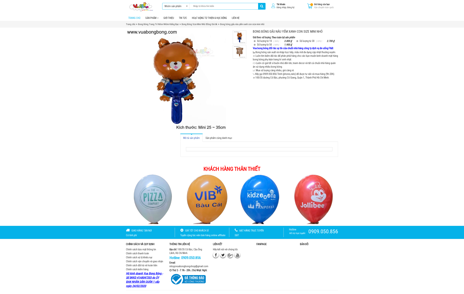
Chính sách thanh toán (137, 253)
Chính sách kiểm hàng (137, 269)
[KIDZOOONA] (259, 199)
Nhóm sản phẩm (173, 6)
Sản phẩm (151, 17)
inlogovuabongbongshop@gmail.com (188, 266)
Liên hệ (235, 17)
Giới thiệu (168, 17)
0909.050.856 (191, 258)
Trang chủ (134, 17)
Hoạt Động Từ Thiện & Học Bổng (209, 17)
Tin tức (183, 17)
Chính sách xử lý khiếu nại (139, 257)
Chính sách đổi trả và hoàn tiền (141, 265)
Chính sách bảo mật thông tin (141, 249)
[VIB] (205, 199)
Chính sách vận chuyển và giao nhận (144, 261)
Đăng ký (290, 7)
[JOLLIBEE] (313, 199)
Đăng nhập (281, 7)
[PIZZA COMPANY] (151, 199)
